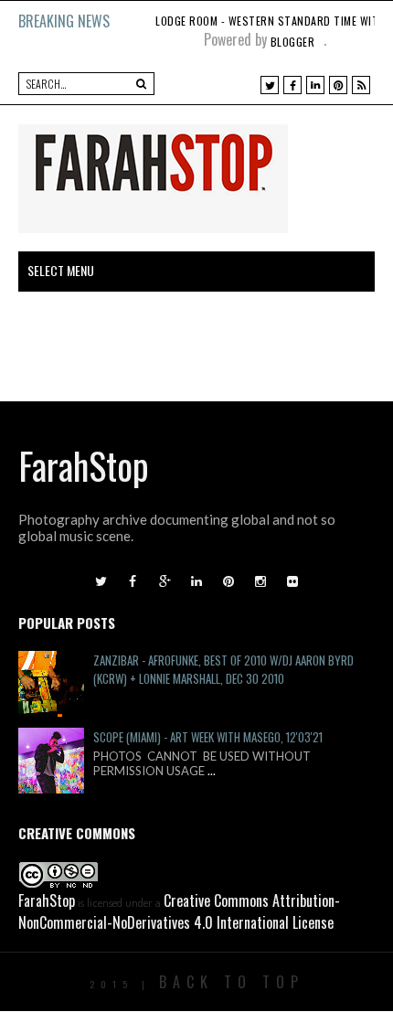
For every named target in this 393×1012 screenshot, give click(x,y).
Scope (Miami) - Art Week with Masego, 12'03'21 (208, 737)
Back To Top (231, 982)
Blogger (293, 41)
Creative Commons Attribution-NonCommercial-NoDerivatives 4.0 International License (179, 911)
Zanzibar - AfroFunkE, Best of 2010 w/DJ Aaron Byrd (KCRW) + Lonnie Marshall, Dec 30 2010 (223, 669)
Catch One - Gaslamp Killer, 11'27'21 (249, 20)
